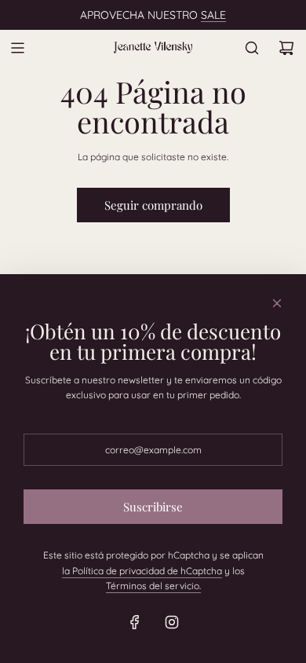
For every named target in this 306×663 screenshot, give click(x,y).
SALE (213, 15)
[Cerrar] (277, 303)
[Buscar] (252, 48)
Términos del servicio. (153, 586)
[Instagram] (172, 622)
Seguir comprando (153, 205)
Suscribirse (153, 507)
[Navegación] (17, 48)
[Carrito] (286, 48)
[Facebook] (135, 622)
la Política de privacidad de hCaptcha (142, 571)
